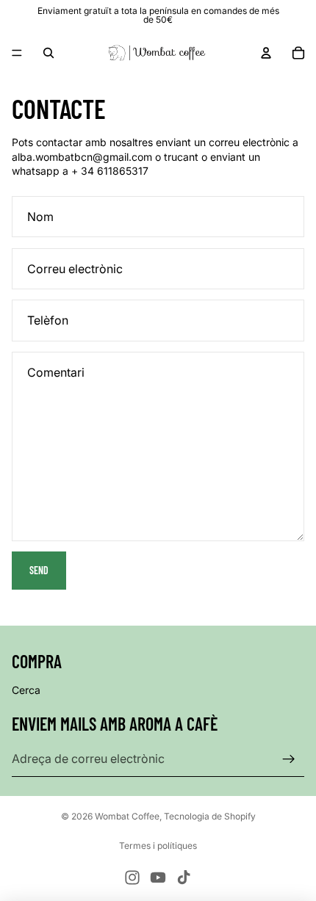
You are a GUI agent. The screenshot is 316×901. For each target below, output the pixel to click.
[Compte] (266, 53)
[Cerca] (48, 53)
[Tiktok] (184, 877)
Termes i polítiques (158, 845)
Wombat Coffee (127, 816)
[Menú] (17, 53)
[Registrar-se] (288, 759)
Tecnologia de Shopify (210, 816)
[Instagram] (132, 877)
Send (39, 570)
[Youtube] (158, 877)
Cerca (26, 690)
